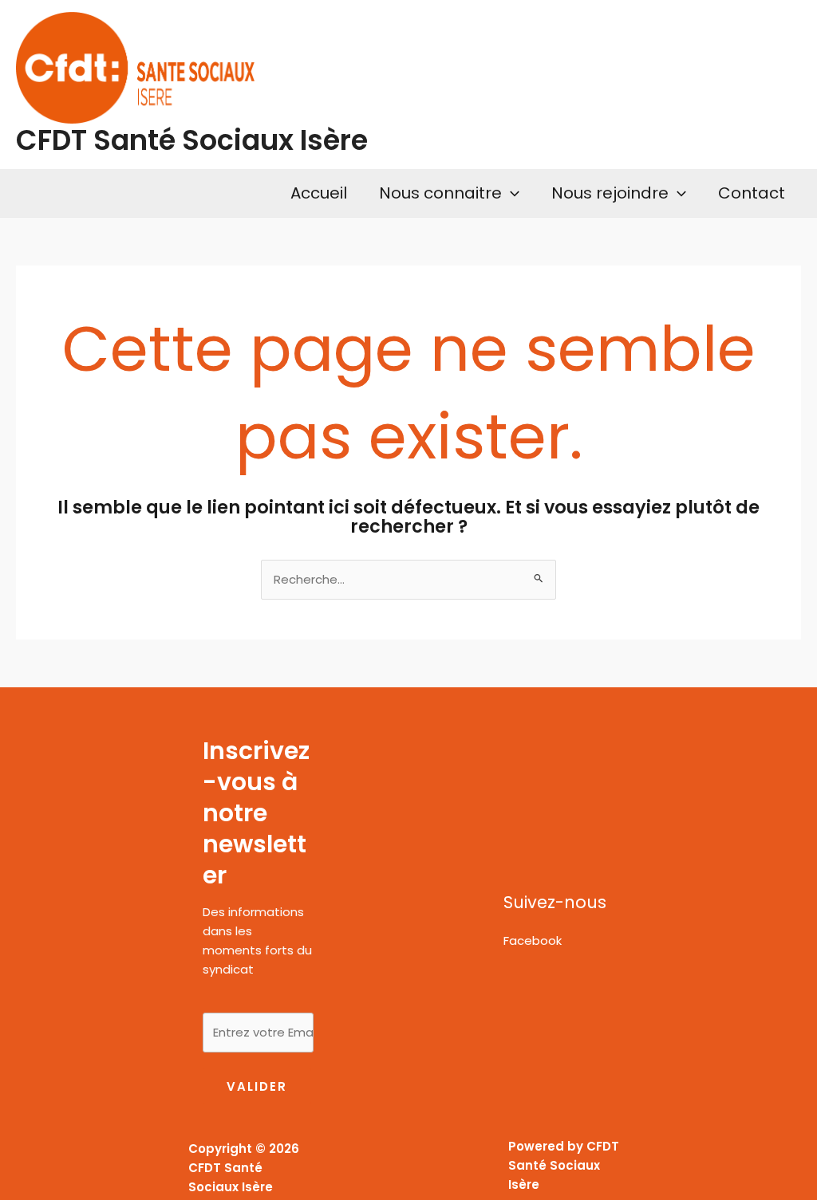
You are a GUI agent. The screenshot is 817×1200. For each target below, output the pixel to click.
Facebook (532, 940)
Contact (751, 193)
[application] (510, 193)
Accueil (318, 193)
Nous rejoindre (610, 193)
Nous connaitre (440, 193)
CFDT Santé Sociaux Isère (192, 139)
